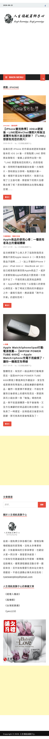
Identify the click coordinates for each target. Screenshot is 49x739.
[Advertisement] (24, 54)
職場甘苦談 (16, 236)
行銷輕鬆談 (7, 236)
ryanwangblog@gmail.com (18, 577)
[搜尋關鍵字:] (24, 505)
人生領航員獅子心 (24, 143)
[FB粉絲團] (45, 6)
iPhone (6, 126)
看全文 (6, 196)
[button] (24, 641)
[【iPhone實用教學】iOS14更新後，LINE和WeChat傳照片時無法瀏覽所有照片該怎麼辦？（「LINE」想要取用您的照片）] (24, 109)
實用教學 (14, 126)
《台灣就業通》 (12, 605)
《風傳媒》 (10, 600)
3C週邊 (5, 344)
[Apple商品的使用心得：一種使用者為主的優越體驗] (24, 220)
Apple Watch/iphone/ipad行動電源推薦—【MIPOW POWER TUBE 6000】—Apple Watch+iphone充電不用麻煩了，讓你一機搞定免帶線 (24, 354)
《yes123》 (10, 611)
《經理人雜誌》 (12, 594)
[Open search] (42, 77)
